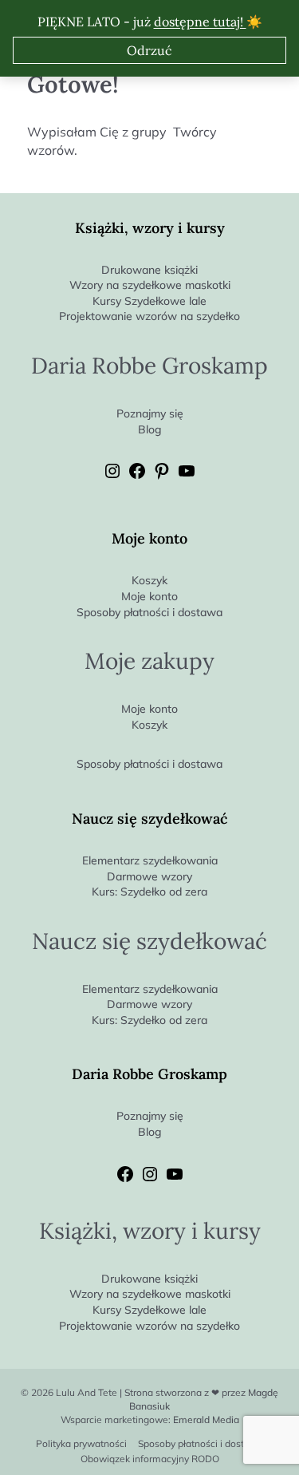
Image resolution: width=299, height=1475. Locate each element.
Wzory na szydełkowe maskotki (149, 285)
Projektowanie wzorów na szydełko (149, 316)
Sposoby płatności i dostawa (149, 612)
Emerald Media (206, 1420)
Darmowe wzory (149, 876)
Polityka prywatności (81, 1443)
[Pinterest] (161, 476)
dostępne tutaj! (200, 22)
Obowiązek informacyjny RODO (150, 1459)
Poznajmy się (149, 413)
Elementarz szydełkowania (150, 860)
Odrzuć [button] (149, 50)
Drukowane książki (149, 270)
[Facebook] (137, 476)
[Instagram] (112, 476)
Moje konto (149, 596)
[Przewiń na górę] (286, 1436)
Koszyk (149, 580)
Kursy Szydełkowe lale (149, 301)
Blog (150, 429)
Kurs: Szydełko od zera (149, 891)
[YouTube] (186, 476)
